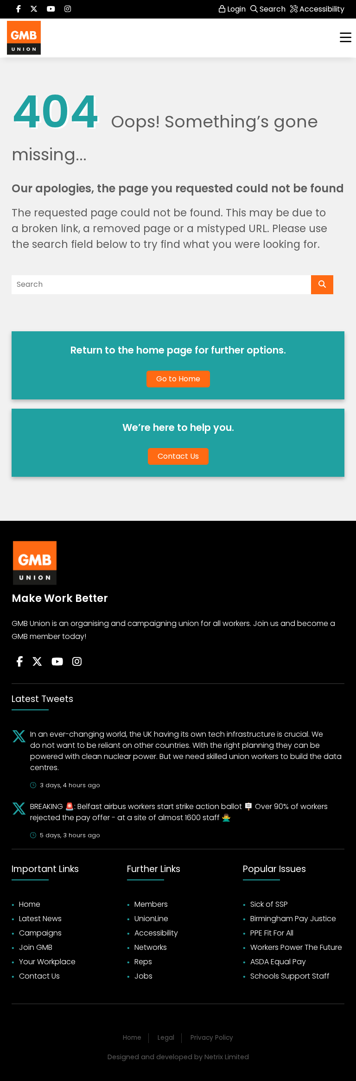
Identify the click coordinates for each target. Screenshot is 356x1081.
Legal (166, 1037)
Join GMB (35, 947)
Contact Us (178, 456)
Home (29, 904)
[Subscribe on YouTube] (50, 9)
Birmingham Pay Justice (293, 918)
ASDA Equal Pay (278, 961)
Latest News (40, 918)
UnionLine (151, 918)
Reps (143, 961)
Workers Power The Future (296, 947)
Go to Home (178, 378)
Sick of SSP (269, 904)
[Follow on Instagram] (67, 9)
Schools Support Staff (290, 976)
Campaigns (40, 933)
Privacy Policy (212, 1037)
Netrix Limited (226, 1057)
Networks (150, 947)
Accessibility (156, 933)
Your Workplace (47, 961)
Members (151, 904)
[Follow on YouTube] (57, 662)
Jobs (143, 976)
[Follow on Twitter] (34, 9)
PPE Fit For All (271, 933)
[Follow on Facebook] (18, 9)
